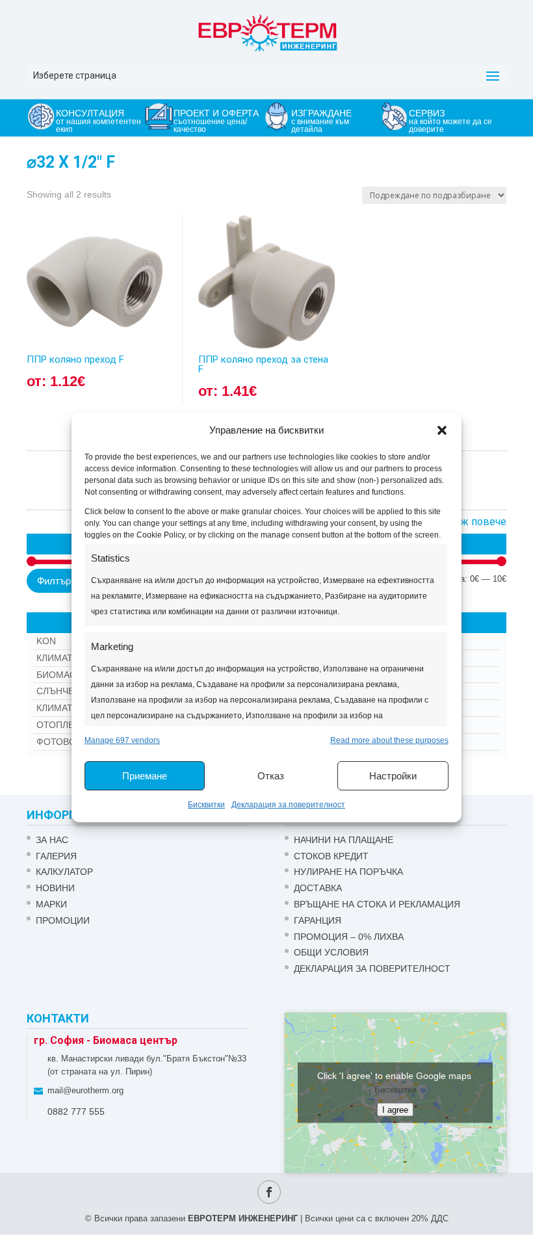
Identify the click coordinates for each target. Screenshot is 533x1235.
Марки (51, 904)
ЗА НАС (52, 840)
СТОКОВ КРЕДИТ (331, 856)
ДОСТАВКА (318, 888)
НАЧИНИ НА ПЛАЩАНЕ (343, 840)
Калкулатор (64, 871)
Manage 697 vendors (122, 740)
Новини (55, 888)
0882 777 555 (76, 1111)
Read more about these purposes (389, 740)
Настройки (393, 775)
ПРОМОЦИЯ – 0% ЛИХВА (349, 936)
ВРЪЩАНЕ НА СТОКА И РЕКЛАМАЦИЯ (377, 904)
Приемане (144, 775)
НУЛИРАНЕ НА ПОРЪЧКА (348, 871)
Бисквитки (206, 804)
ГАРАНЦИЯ (317, 920)
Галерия (56, 856)
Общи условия (331, 952)
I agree (395, 1109)
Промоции (63, 920)
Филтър (54, 580)
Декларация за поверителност (288, 804)
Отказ (270, 775)
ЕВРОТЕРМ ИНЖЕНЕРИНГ (243, 1218)
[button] (442, 430)
